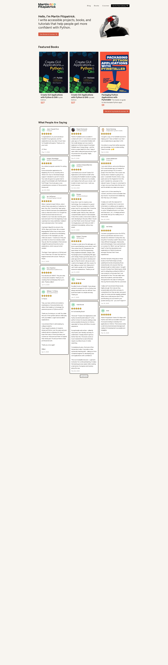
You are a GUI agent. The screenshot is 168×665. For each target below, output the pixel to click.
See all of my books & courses (115, 111)
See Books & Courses (47, 34)
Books (96, 6)
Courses (105, 6)
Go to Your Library (119, 6)
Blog (89, 6)
